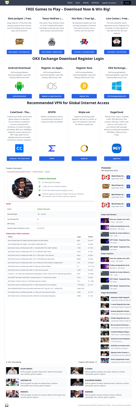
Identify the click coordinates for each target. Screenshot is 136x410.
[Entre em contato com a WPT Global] (105, 220)
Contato (112, 222)
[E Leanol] (105, 305)
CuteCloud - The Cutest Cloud (19, 112)
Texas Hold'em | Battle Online (51, 18)
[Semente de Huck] (105, 340)
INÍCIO (70, 3)
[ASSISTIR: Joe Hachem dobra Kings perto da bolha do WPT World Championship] (105, 346)
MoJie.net (84, 112)
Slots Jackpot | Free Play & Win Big (19, 18)
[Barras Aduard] (105, 326)
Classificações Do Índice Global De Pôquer (123, 355)
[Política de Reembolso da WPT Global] (105, 227)
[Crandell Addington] (105, 333)
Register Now (84, 67)
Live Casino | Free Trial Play (116, 18)
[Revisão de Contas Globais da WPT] (105, 234)
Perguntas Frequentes (125, 236)
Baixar (127, 3)
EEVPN (52, 112)
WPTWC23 (117, 348)
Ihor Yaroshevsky (14, 362)
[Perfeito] (105, 319)
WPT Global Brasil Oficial (102, 405)
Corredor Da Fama (116, 341)
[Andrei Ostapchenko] (105, 360)
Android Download (19, 67)
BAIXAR (86, 3)
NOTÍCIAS (95, 3)
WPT (111, 236)
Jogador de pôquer (109, 3)
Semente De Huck (127, 341)
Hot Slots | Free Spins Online (84, 18)
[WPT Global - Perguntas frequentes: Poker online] (105, 241)
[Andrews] (105, 312)
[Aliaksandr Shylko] (105, 298)
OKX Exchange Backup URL (116, 67)
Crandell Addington (124, 334)
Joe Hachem (124, 348)
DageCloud (116, 112)
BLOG (78, 3)
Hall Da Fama (115, 334)
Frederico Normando (86, 362)
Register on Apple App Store (51, 67)
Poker (116, 236)
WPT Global (119, 222)
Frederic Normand (47, 178)
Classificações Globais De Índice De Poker (122, 300)
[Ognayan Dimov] (105, 353)
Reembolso (113, 229)
